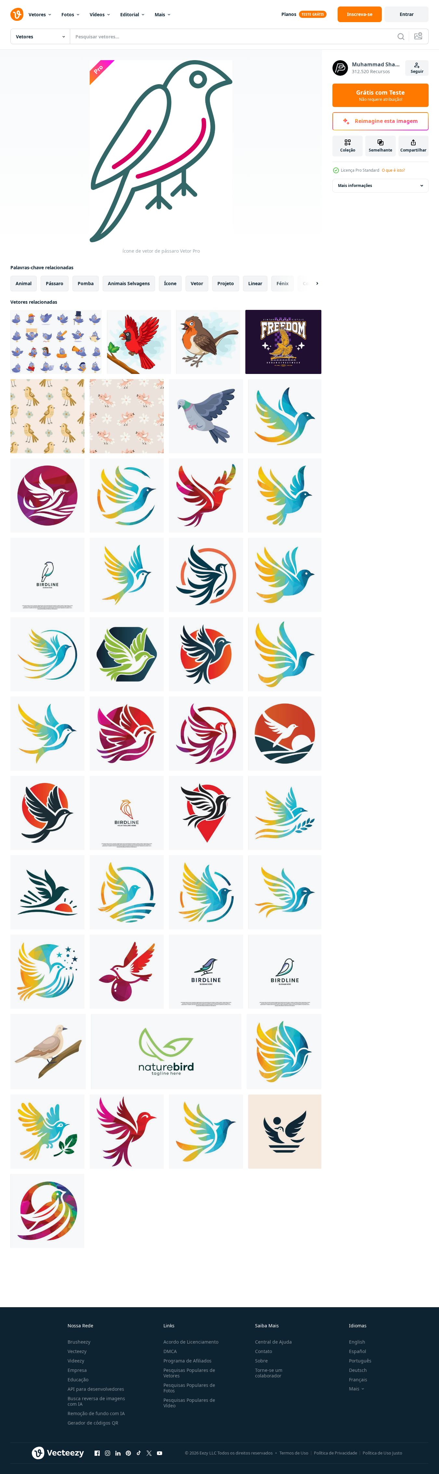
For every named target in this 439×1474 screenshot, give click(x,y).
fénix (283, 283)
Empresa (77, 1370)
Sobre (261, 1361)
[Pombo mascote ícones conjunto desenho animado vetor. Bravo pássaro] (56, 342)
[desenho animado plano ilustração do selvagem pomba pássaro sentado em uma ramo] (48, 1051)
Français (358, 1379)
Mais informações (355, 185)
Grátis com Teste (380, 95)
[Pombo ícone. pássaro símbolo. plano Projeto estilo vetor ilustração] (284, 1132)
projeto (225, 283)
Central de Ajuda (273, 1342)
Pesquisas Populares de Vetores (189, 1373)
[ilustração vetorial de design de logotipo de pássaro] (284, 416)
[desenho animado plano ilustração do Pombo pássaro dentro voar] (206, 416)
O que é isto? (393, 170)
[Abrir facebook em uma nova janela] (97, 1452)
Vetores (37, 14)
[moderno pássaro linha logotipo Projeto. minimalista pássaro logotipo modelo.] (47, 575)
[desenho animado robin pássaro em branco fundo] (208, 342)
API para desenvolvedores (96, 1389)
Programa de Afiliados (187, 1361)
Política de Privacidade (335, 1453)
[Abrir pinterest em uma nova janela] (128, 1452)
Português (360, 1361)
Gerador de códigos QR (93, 1423)
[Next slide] (311, 283)
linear (255, 283)
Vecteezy (77, 1351)
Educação (78, 1379)
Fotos (67, 14)
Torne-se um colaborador (268, 1373)
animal (24, 283)
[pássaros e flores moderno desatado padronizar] (47, 416)
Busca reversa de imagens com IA (96, 1401)
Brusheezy (79, 1342)
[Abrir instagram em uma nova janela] (107, 1452)
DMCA (170, 1351)
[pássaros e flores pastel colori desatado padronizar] (127, 416)
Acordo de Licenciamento (190, 1342)
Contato (263, 1351)
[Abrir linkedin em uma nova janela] (118, 1452)
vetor (197, 283)
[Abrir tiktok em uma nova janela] (138, 1452)
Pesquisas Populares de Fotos (189, 1388)
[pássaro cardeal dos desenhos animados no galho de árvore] (139, 342)
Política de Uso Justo (382, 1453)
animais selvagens (129, 283)
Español (357, 1351)
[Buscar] (401, 36)
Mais (160, 14)
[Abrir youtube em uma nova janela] (159, 1452)
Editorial (129, 14)
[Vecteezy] (16, 14)
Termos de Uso (293, 1453)
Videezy (76, 1361)
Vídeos (97, 14)
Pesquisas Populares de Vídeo (189, 1403)
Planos (288, 14)
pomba (86, 283)
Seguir (417, 71)
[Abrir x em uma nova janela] (149, 1452)
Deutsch (358, 1370)
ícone (170, 283)
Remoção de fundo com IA (96, 1413)
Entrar (407, 14)
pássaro (54, 283)
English (357, 1342)
